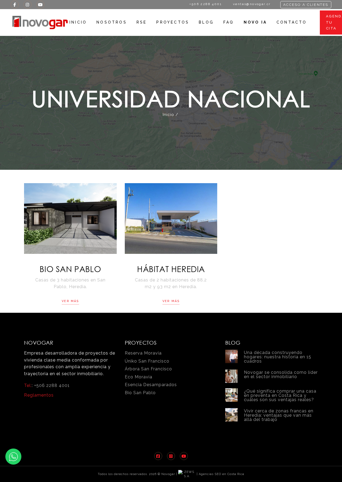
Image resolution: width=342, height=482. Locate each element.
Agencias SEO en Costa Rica (221, 474)
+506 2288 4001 (52, 385)
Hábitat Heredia (171, 269)
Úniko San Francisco (147, 361)
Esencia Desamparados (151, 384)
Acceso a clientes (305, 5)
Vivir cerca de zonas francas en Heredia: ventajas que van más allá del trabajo (278, 415)
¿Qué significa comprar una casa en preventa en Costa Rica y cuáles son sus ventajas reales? (280, 395)
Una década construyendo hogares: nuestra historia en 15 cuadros (277, 357)
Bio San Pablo (70, 269)
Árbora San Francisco (148, 368)
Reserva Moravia (143, 353)
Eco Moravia (138, 376)
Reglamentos (39, 395)
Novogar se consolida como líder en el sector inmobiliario (281, 374)
